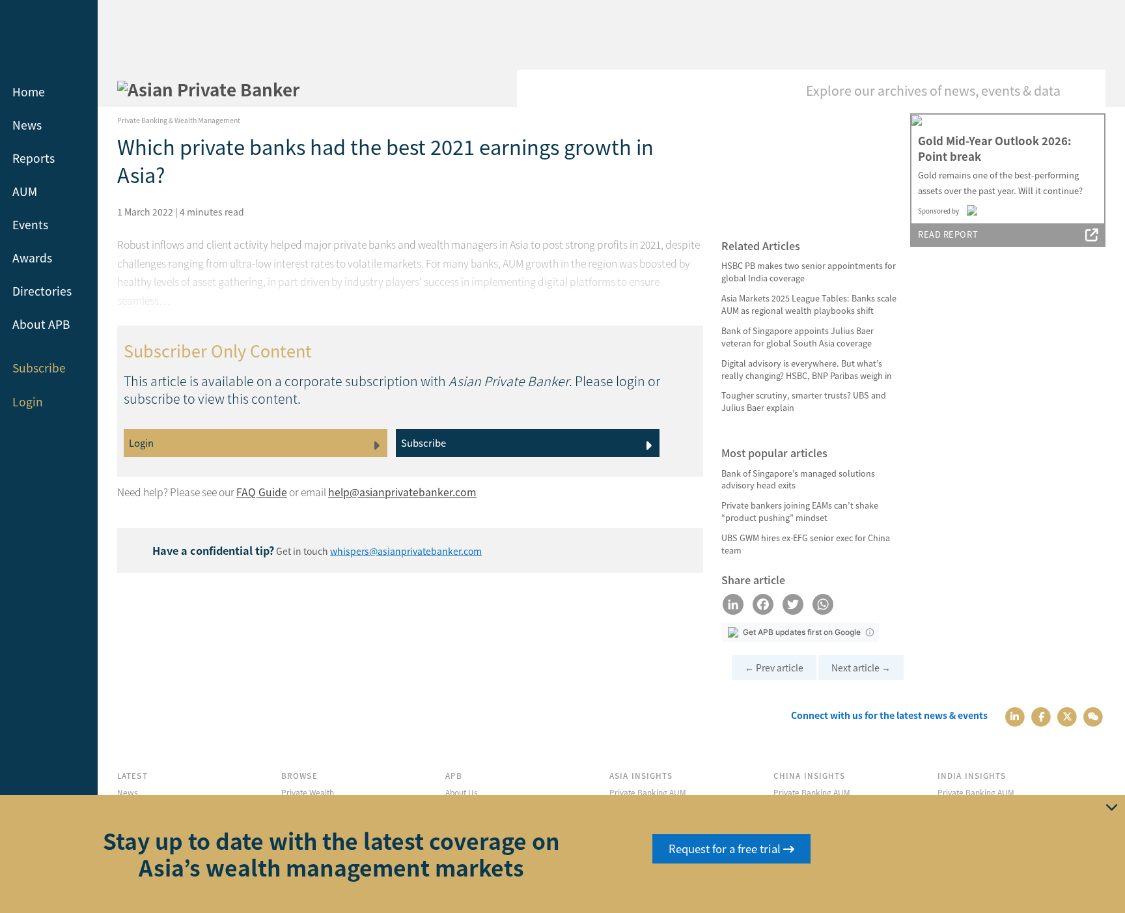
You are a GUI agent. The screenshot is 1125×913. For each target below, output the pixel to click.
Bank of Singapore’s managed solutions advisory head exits (798, 479)
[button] (869, 632)
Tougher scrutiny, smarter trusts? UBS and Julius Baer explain (803, 401)
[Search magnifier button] (1085, 89)
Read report (948, 234)
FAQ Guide (261, 492)
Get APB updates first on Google (802, 632)
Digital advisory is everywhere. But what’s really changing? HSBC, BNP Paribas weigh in (806, 369)
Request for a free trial (726, 848)
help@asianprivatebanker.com (402, 492)
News (27, 125)
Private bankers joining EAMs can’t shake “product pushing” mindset (799, 511)
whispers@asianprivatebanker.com (406, 550)
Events (30, 224)
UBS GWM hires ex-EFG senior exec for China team (805, 543)
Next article (861, 667)
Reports (33, 158)
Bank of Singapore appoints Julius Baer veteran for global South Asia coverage (797, 336)
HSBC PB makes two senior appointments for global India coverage (808, 271)
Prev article (774, 667)
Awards (32, 257)
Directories (42, 291)
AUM (24, 191)
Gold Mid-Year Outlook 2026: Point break (994, 148)
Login (27, 401)
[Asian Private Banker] (208, 89)
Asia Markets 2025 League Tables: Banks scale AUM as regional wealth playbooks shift (808, 304)
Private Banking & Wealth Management (178, 120)
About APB (41, 324)
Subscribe (39, 367)
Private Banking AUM (647, 792)
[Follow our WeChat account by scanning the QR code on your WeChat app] (1093, 715)
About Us (461, 792)
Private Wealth (307, 792)
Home (28, 91)
